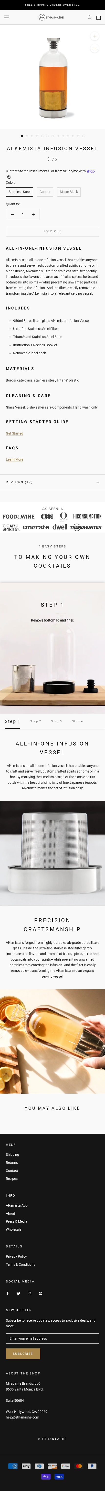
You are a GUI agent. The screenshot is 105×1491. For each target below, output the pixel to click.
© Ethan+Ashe (52, 1439)
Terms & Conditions (20, 1264)
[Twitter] (18, 1293)
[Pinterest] (40, 1293)
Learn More (14, 459)
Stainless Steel (19, 192)
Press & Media (16, 1221)
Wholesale (13, 1229)
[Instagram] (29, 1293)
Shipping (12, 1154)
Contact (12, 1171)
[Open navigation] (6, 17)
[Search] (90, 17)
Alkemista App (17, 1205)
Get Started (14, 433)
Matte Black (69, 192)
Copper (45, 192)
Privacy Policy (16, 1256)
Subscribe (23, 1353)
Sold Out (52, 231)
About (10, 1213)
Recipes (12, 1179)
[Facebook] (7, 1293)
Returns (12, 1162)
